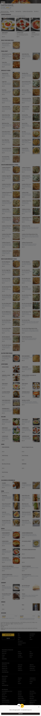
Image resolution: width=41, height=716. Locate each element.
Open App (20, 713)
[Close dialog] (39, 707)
